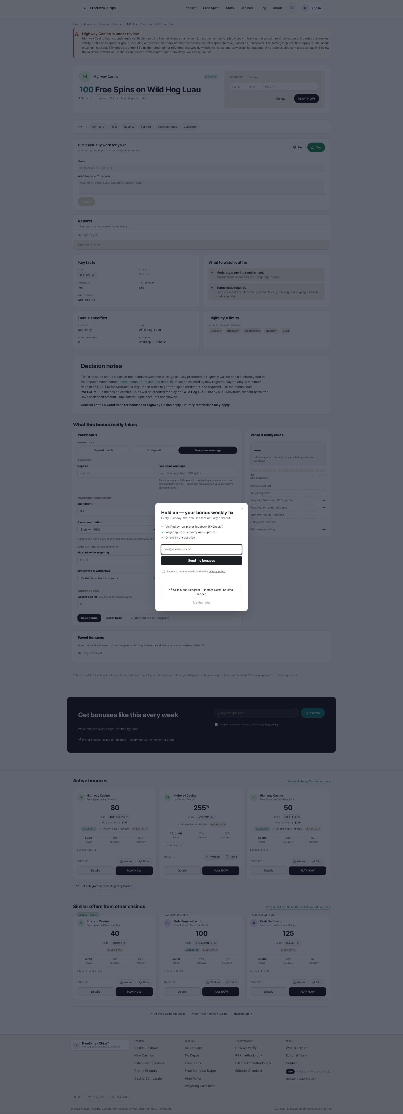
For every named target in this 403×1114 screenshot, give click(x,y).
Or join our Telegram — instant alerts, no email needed (203, 592)
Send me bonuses (201, 560)
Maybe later (201, 602)
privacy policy (217, 571)
